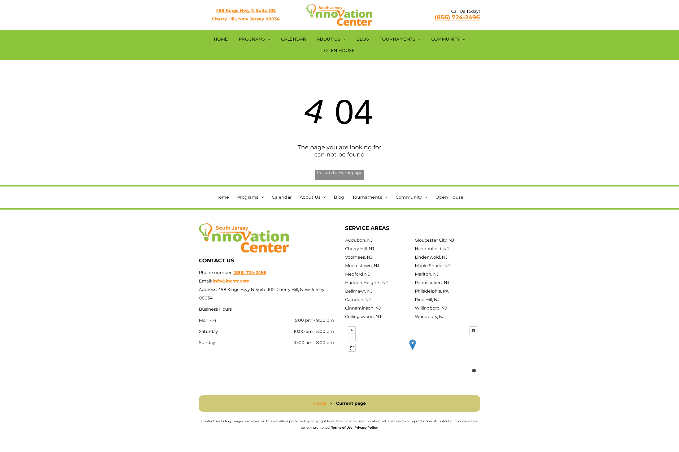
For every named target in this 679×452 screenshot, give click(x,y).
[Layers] (473, 330)
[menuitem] (220, 39)
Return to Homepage (340, 172)
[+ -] (412, 350)
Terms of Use (341, 427)
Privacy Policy (366, 427)
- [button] (351, 337)
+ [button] (351, 330)
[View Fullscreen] (351, 347)
